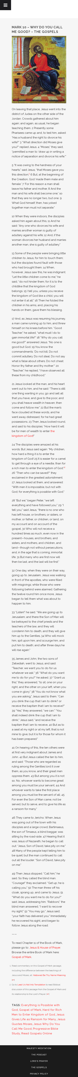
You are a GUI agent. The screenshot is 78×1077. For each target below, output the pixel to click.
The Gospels (39, 1067)
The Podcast (39, 1055)
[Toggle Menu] (5, 5)
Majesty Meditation (39, 1048)
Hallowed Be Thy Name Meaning (49, 975)
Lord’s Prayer (39, 1061)
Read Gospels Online (36, 1033)
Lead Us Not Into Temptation (31, 984)
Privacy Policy (39, 1074)
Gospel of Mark (21, 957)
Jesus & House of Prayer (45, 947)
